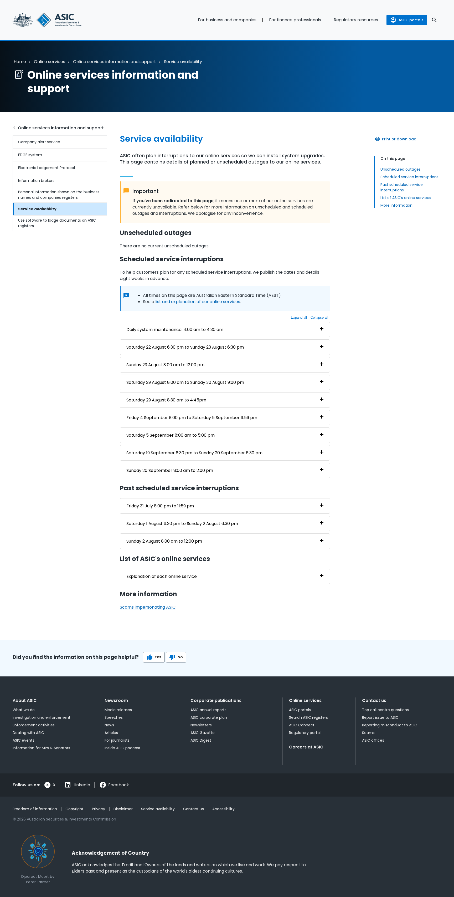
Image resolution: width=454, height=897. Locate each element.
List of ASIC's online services (405, 197)
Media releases (118, 709)
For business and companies (227, 20)
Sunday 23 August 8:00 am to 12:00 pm (165, 365)
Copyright (74, 809)
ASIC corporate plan (208, 717)
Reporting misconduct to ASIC (389, 725)
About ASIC (25, 700)
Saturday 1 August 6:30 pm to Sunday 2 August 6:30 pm (182, 524)
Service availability (37, 209)
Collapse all (319, 317)
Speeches (114, 717)
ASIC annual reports (208, 709)
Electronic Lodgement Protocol (46, 167)
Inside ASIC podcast (123, 748)
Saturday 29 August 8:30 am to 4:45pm (166, 400)
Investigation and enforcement (41, 717)
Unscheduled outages (400, 169)
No (180, 657)
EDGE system (30, 154)
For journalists (117, 740)
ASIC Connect (301, 725)
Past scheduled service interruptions (401, 187)
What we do (24, 709)
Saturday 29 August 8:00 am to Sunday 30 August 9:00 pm (185, 382)
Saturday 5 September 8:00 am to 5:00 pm (170, 435)
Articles (111, 732)
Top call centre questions (385, 709)
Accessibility (223, 809)
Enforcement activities (34, 725)
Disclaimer (123, 809)
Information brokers (36, 180)
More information (396, 205)
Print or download (399, 139)
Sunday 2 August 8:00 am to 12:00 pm (164, 541)
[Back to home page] (60, 20)
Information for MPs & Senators (41, 748)
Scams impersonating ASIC (148, 607)
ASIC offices (373, 740)
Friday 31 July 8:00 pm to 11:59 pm (160, 506)
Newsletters (201, 725)
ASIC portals (300, 709)
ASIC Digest (200, 740)
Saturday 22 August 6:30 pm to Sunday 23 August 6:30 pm (185, 347)
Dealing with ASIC (28, 732)
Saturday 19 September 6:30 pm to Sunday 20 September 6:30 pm (194, 453)
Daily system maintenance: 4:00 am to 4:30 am (174, 330)
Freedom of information (35, 809)
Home (20, 62)
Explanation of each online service (161, 576)
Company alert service (39, 142)
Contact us (374, 700)
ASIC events (23, 740)
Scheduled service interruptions (409, 177)
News (109, 725)
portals (411, 20)
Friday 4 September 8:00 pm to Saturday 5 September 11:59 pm (191, 418)
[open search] (434, 20)
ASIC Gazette (202, 732)
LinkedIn (82, 785)
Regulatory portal (305, 732)
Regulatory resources (356, 20)
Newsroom (116, 700)
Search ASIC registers (308, 717)
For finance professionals (295, 20)
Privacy (98, 809)
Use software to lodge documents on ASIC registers (57, 223)
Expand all (299, 317)
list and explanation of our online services (197, 302)
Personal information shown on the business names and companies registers (58, 194)
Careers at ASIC (306, 747)
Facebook (118, 785)
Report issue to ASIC (380, 717)
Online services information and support (114, 62)
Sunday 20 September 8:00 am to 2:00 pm (169, 470)
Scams (368, 732)
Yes (158, 657)
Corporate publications (215, 700)
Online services (49, 62)
